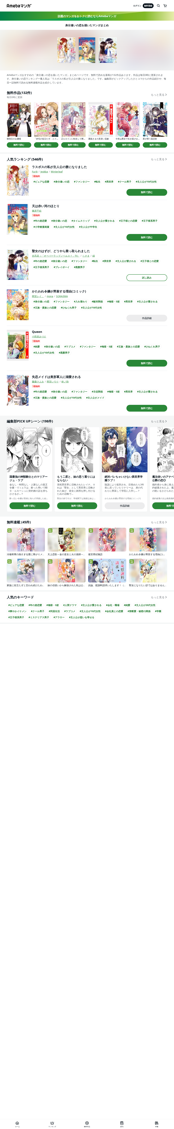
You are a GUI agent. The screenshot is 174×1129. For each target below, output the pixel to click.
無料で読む (18, 144)
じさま (86, 255)
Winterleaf (57, 171)
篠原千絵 (36, 210)
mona (50, 296)
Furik (35, 171)
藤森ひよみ (38, 381)
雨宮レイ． (38, 296)
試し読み (147, 277)
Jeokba (44, 171)
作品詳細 (147, 318)
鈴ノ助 (65, 381)
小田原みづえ (39, 336)
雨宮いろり (53, 381)
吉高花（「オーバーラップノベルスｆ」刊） (56, 255)
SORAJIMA (62, 296)
